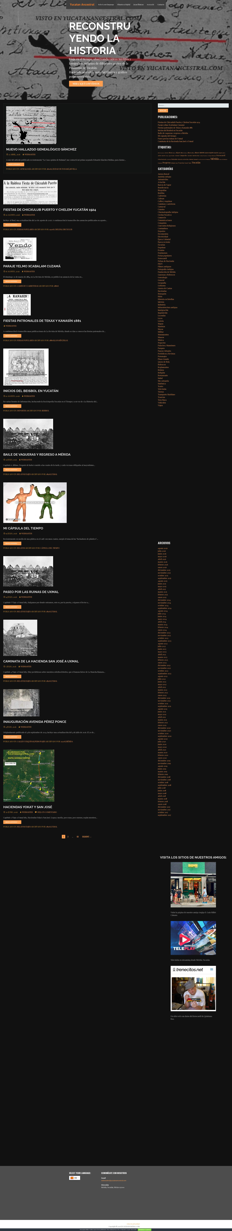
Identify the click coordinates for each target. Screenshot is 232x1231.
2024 (167, 155)
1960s (159, 155)
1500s (159, 153)
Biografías (162, 190)
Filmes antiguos (164, 266)
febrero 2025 (163, 594)
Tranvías (181, 163)
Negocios (161, 342)
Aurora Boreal (163, 174)
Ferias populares (25, 229)
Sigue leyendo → (15, 164)
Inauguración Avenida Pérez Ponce (34, 722)
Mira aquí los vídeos (85, 83)
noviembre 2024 (164, 602)
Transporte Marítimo (166, 394)
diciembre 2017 (164, 807)
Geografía (162, 283)
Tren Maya (162, 400)
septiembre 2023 (164, 641)
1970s (163, 155)
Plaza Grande (163, 359)
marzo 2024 (162, 624)
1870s (189, 153)
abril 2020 (162, 749)
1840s (178, 153)
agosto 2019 (162, 766)
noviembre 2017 (164, 809)
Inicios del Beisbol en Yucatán (30, 391)
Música (161, 340)
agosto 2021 (162, 709)
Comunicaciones (165, 220)
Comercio (162, 217)
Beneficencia (163, 187)
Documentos (163, 234)
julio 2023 (162, 646)
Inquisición (162, 313)
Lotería (161, 321)
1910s (207, 152)
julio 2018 (161, 788)
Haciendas (174, 159)
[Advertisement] (193, 455)
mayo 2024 (162, 619)
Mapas (160, 323)
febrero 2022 (163, 692)
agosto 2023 (162, 643)
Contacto (160, 4)
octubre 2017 (163, 812)
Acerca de (150, 4)
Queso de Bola (164, 362)
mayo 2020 (162, 747)
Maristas (161, 326)
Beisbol (45, 410)
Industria (161, 304)
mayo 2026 (162, 556)
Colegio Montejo (212, 155)
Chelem (58, 229)
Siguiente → (87, 836)
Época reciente (164, 242)
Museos (161, 337)
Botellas (161, 193)
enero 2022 (162, 695)
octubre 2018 (163, 782)
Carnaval (161, 206)
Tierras (161, 391)
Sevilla (73, 169)
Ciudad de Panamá (60, 169)
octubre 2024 (163, 605)
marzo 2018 (162, 798)
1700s (166, 153)
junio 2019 (162, 768)
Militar (161, 332)
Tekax (65, 340)
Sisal (177, 163)
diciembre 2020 (164, 728)
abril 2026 (162, 559)
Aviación (177, 155)
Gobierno (162, 285)
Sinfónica (162, 383)
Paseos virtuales (164, 351)
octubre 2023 (163, 638)
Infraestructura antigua (167, 307)
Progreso (166, 162)
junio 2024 (162, 616)
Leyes (160, 318)
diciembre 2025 (164, 570)
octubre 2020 (163, 733)
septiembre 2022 (164, 673)
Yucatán (196, 162)
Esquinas (161, 247)
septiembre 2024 (164, 608)
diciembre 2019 (164, 760)
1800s (49, 169)
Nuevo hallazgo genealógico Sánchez (41, 149)
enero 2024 (162, 630)
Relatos (21, 474)
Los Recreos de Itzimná (204, 159)
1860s (185, 153)
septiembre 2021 (164, 706)
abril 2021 (162, 717)
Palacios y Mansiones (166, 345)
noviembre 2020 (164, 730)
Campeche (183, 155)
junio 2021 (162, 711)
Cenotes (161, 209)
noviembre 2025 (164, 572)
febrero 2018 (163, 801)
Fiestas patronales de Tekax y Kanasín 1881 (42, 321)
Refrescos (162, 364)
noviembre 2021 (164, 700)
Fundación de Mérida (167, 272)
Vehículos (162, 402)
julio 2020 (162, 741)
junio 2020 (162, 744)
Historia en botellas (183, 159)
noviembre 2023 (164, 635)
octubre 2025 (163, 575)
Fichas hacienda (162, 159)
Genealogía (25, 169)
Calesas (161, 198)
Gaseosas (169, 159)
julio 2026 (162, 551)
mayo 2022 (162, 684)
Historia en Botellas (166, 299)
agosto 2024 (162, 611)
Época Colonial (164, 239)
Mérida (69, 741)
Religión (173, 163)
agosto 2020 (163, 739)
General (161, 280)
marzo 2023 (162, 657)
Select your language (106, 4)
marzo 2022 (162, 690)
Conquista (162, 223)
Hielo (160, 296)
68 (78, 836)
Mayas (160, 329)
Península (160, 163)
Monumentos (163, 334)
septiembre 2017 (164, 815)
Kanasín (58, 340)
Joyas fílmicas (138, 4)
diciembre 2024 (164, 600)
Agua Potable (171, 155)
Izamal (196, 159)
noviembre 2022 (164, 668)
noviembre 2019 (164, 763)
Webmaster (30, 154)
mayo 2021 (162, 714)
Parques (161, 348)
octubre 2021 (163, 703)
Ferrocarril (221, 155)
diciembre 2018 (164, 777)
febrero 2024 (163, 627)
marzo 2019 (162, 771)
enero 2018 (162, 804)
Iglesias (161, 302)
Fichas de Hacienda (166, 261)
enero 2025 (162, 597)
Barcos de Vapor (164, 185)
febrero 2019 (163, 774)
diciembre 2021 (164, 698)
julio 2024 (162, 613)
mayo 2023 (162, 651)
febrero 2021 (163, 722)
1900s (201, 152)
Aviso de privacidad (133, 1224)
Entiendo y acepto (144, 1229)
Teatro (160, 386)
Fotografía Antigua (166, 269)
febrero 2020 (163, 755)
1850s (48, 474)
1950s (223, 153)
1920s (51, 229)
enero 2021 (162, 725)
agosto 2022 (162, 676)
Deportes (21, 410)
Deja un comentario (47, 812)
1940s (220, 153)
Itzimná (191, 159)
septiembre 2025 (164, 578)
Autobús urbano (164, 176)
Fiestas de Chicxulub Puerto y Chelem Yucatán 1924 (49, 210)
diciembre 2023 (164, 632)
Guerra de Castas (165, 288)
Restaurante (163, 375)
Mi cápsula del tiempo (23, 528)
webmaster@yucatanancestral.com (113, 1180)
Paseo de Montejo (223, 159)
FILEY (160, 264)
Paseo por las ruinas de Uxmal (31, 592)
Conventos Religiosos (167, 225)
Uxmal (54, 474)
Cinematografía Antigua (168, 212)
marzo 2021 (162, 719)
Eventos (161, 250)
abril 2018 (162, 796)
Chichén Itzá (195, 155)
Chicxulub (67, 229)
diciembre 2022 (164, 665)
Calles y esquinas (25, 741)
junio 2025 (162, 583)
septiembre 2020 (164, 736)
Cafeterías (162, 195)
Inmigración (163, 310)
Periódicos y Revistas (166, 353)
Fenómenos (162, 253)
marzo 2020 (162, 752)
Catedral (189, 155)
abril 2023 (162, 654)
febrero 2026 (163, 564)
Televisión (162, 389)
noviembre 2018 (164, 779)
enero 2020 (162, 758)
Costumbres (163, 228)
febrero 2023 (163, 660)
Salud (160, 378)
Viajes (28, 474)
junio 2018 (162, 790)
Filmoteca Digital (123, 4)
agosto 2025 (162, 581)
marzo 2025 (162, 592)
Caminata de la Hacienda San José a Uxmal (41, 661)
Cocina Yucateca (203, 155)
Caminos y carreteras (27, 286)
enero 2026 (162, 567)
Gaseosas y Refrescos (166, 274)
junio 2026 (162, 553)
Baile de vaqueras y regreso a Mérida (37, 454)
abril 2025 (162, 589)
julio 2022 (162, 679)
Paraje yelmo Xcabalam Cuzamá (32, 266)
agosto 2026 (163, 548)
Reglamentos (163, 367)
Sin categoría (163, 381)
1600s (162, 153)
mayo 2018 (162, 793)
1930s (63, 741)
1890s (197, 152)
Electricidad (163, 236)
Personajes (40, 741)
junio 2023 (162, 649)
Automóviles (163, 179)
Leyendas (162, 315)
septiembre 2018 (164, 785)
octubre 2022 (163, 670)
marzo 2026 (162, 562)
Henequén (162, 293)
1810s (174, 153)
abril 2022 (162, 687)
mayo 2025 (162, 586)
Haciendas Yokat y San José (27, 807)
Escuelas (161, 244)
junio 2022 (162, 681)
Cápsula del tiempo (50, 548)
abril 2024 (162, 621)
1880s (56, 286)
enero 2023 (162, 662)
